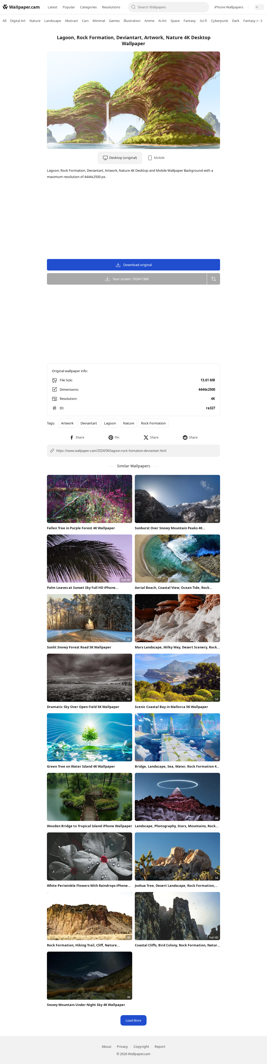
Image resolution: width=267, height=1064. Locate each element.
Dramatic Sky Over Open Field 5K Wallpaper (83, 706)
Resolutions (111, 7)
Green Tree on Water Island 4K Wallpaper (81, 766)
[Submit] (133, 7)
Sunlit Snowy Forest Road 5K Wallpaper (79, 647)
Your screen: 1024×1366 (131, 279)
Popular (69, 7)
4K (213, 398)
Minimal (99, 20)
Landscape (52, 20)
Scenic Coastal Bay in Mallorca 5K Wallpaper (171, 706)
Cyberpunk (219, 20)
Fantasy (190, 20)
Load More (133, 1020)
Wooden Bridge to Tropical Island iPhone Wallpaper (89, 826)
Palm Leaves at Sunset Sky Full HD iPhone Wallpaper (81, 587)
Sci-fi (203, 20)
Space (175, 20)
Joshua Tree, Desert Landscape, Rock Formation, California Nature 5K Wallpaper (175, 885)
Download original (137, 264)
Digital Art (18, 20)
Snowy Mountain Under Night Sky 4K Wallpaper (86, 1004)
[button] (77, 437)
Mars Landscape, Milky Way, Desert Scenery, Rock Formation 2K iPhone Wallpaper (176, 647)
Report (160, 1046)
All (4, 20)
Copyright (141, 1046)
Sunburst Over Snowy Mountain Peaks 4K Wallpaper (168, 528)
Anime (149, 20)
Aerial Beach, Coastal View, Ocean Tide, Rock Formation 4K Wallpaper (172, 587)
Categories (88, 7)
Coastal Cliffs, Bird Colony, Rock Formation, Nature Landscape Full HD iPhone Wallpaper (177, 945)
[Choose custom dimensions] (213, 279)
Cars (85, 20)
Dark (235, 20)
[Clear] (203, 7)
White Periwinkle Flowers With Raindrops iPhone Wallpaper (87, 885)
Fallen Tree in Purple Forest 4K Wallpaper (81, 528)
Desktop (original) (123, 157)
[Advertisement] (246, 108)
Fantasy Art (252, 20)
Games (114, 20)
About (106, 1046)
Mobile (159, 157)
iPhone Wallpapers (228, 7)
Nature (34, 20)
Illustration (132, 20)
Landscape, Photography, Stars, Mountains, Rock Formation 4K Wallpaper (175, 826)
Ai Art (162, 20)
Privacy (122, 1046)
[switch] (259, 7)
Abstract (71, 20)
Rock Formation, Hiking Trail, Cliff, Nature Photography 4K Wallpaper (82, 945)
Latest (52, 7)
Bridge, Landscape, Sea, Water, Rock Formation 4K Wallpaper (177, 766)
